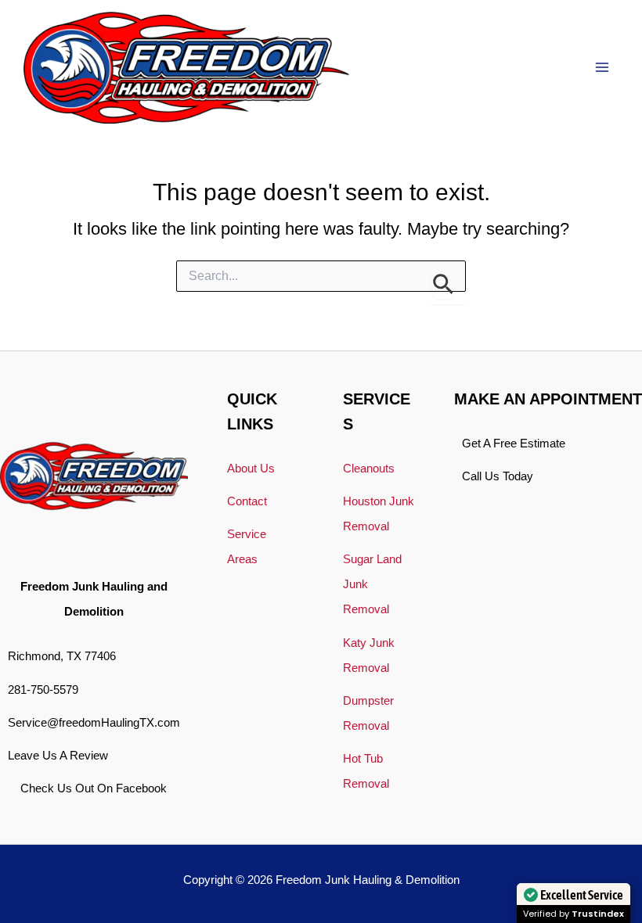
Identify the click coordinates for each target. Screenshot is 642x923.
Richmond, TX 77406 (62, 656)
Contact (247, 501)
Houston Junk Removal (378, 514)
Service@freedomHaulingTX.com (94, 722)
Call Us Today (497, 476)
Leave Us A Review (58, 755)
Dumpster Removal (368, 713)
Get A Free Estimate (513, 443)
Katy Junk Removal (369, 655)
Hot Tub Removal (366, 771)
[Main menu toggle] (602, 67)
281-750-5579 (43, 690)
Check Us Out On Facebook (93, 788)
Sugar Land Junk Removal (372, 584)
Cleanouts (369, 468)
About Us (251, 468)
